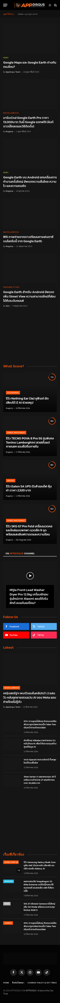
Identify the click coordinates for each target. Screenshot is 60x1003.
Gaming (8, 923)
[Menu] (5, 5)
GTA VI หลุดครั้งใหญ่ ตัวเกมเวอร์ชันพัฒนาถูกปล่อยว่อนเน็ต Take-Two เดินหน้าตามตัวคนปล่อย (40, 724)
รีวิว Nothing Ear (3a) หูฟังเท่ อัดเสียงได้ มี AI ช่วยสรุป (27, 400)
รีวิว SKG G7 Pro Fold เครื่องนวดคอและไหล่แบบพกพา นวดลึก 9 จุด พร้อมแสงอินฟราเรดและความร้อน (29, 530)
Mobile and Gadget (13, 862)
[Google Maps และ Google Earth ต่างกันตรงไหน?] (30, 38)
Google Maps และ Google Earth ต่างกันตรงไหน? (29, 64)
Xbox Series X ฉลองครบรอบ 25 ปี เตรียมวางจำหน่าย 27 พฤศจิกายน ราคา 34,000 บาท (40, 780)
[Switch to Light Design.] (50, 5)
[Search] (55, 5)
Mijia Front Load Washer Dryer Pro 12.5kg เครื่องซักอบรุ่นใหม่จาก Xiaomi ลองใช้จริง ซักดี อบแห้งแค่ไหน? (29, 596)
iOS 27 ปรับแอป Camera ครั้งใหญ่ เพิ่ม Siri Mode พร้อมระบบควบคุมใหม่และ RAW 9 (39, 907)
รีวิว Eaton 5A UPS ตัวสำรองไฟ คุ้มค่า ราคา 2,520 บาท (29, 488)
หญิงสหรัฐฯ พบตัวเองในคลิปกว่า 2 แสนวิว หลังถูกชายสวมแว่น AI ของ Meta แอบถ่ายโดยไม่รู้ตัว (29, 697)
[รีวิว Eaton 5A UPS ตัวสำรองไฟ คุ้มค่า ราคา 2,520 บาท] (30, 480)
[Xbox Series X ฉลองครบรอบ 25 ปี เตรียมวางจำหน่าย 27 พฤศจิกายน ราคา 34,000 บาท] (12, 781)
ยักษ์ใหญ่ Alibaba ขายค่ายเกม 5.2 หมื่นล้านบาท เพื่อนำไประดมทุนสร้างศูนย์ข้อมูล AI (40, 743)
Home (20, 14)
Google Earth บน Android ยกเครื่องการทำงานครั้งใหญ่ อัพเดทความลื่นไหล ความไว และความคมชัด (30, 181)
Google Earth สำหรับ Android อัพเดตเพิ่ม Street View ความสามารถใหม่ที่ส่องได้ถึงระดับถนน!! (29, 296)
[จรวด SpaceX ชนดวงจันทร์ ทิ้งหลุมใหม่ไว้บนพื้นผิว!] (12, 764)
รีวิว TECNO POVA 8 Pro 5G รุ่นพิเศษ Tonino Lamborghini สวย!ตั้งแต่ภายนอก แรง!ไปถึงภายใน (30, 442)
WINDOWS (8, 881)
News (6, 903)
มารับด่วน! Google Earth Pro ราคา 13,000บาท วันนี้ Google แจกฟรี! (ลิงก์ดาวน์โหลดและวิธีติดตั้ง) (28, 122)
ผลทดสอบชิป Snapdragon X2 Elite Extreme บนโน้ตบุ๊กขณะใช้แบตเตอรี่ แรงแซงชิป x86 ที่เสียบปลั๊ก (39, 886)
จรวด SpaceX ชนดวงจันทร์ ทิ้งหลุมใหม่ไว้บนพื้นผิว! (40, 761)
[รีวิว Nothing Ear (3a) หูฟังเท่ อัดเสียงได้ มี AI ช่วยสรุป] (30, 392)
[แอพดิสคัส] (29, 5)
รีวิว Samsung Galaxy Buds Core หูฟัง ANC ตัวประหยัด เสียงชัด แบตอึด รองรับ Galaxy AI (40, 865)
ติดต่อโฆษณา (18, 982)
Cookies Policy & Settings (42, 982)
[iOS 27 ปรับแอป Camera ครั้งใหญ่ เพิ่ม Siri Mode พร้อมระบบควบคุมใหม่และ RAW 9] (12, 908)
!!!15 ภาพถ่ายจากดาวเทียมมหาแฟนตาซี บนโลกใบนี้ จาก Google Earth (28, 238)
